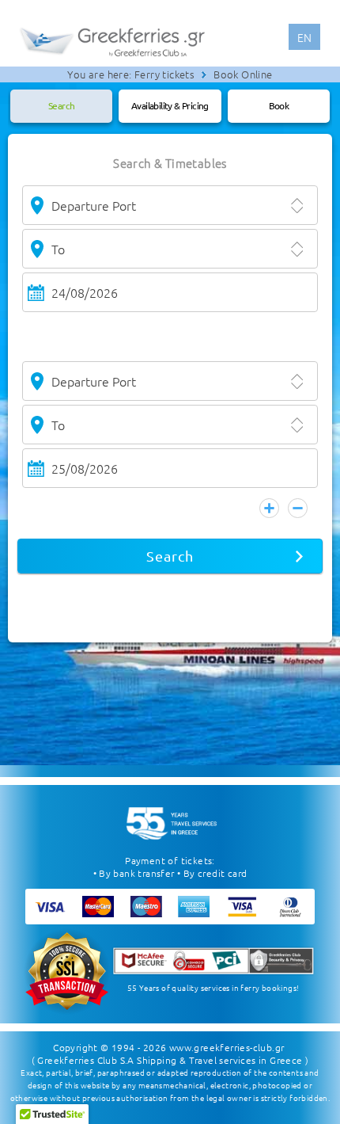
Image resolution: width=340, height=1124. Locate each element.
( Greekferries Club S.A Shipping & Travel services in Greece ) (170, 1060)
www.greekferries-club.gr (227, 1047)
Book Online (242, 74)
